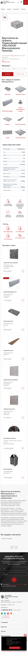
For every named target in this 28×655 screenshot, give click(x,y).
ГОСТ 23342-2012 (6, 617)
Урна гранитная (8, 469)
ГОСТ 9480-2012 (5, 616)
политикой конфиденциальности (16, 584)
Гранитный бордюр (7, 111)
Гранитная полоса (8, 350)
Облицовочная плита (9, 409)
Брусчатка (7, 94)
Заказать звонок (17, 610)
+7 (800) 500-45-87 (6, 610)
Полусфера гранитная (10, 438)
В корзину (7, 74)
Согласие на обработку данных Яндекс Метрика (14, 651)
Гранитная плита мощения (11, 262)
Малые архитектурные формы (20, 109)
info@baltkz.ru (4, 607)
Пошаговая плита (8, 321)
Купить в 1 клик (20, 74)
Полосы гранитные (20, 124)
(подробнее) (9, 640)
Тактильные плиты (20, 137)
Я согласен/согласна (14, 647)
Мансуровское (14, 55)
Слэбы (7, 137)
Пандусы (7, 124)
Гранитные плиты (20, 94)
